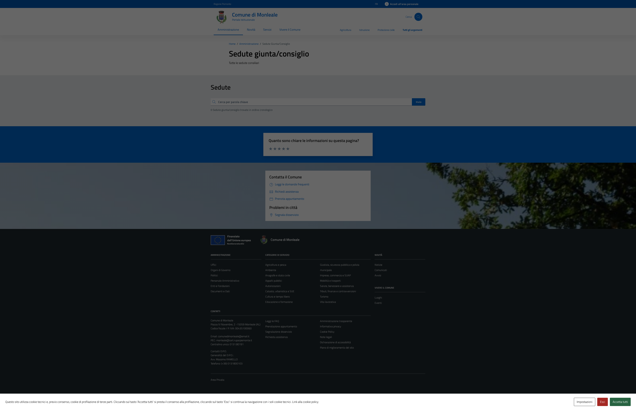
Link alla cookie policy (305, 402)
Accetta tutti (620, 402)
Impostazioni (584, 402)
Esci (602, 402)
